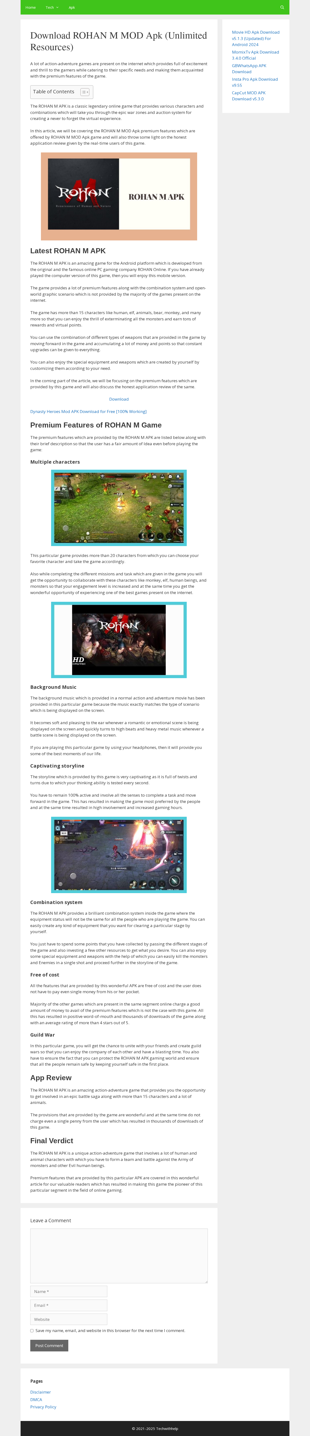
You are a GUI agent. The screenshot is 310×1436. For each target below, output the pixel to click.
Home (30, 7)
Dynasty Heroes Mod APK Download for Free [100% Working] (88, 411)
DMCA (36, 1399)
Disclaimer (40, 1392)
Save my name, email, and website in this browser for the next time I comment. (110, 1330)
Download (119, 399)
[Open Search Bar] (282, 7)
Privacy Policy (43, 1407)
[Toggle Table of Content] (82, 92)
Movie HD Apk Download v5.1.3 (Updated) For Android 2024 (256, 38)
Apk (72, 7)
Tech (50, 7)
